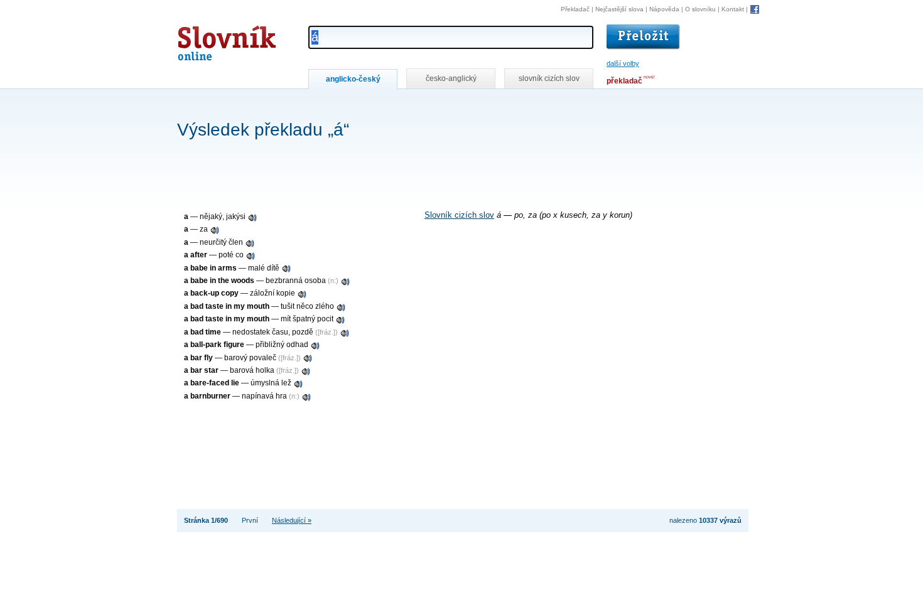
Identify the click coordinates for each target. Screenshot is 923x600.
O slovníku (700, 9)
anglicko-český (353, 79)
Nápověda (664, 9)
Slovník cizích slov (459, 215)
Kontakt (732, 9)
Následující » (291, 520)
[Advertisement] (405, 105)
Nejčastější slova (619, 9)
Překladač (575, 9)
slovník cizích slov (549, 78)
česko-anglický (451, 78)
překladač (624, 81)
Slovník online (204, 39)
